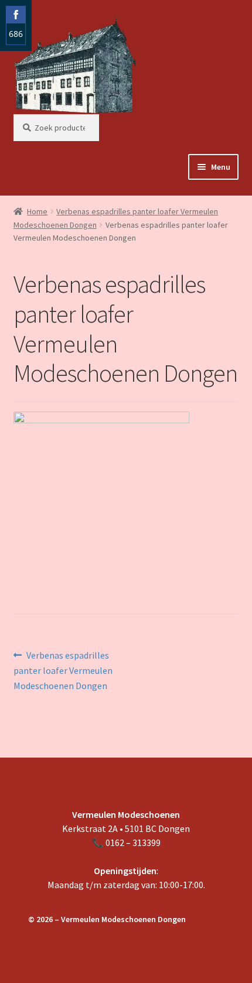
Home (37, 211)
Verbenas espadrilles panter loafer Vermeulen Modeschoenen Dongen (63, 670)
